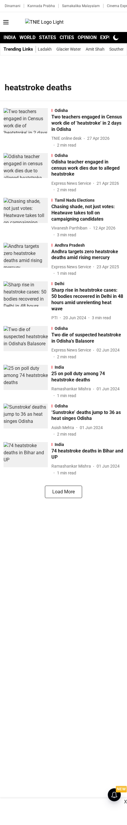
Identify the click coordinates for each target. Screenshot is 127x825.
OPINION (87, 37)
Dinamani (12, 6)
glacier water (68, 49)
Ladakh (45, 49)
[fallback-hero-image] (27, 128)
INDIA (10, 37)
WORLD (27, 37)
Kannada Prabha (41, 6)
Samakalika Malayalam (81, 6)
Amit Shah (95, 49)
